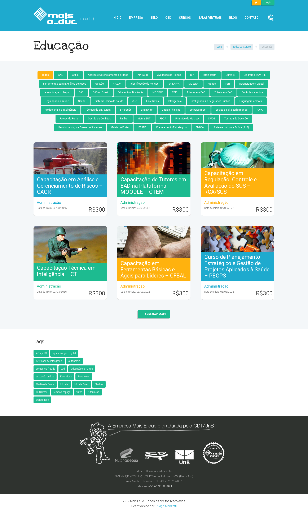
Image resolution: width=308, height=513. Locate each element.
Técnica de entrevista (98, 109)
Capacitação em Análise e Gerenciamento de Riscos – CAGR (70, 185)
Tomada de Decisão (236, 118)
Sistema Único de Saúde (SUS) (231, 127)
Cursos (185, 17)
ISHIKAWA (173, 83)
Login (268, 2)
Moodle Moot (81, 384)
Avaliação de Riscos (169, 74)
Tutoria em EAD (223, 92)
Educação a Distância (130, 92)
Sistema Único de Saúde (109, 101)
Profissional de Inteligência (60, 109)
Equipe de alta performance (231, 109)
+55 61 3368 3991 (160, 486)
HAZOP (117, 83)
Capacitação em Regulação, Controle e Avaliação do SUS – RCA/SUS (230, 182)
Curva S (230, 74)
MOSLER (193, 83)
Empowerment (198, 109)
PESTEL (142, 127)
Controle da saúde (252, 92)
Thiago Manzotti (166, 506)
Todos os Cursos (242, 46)
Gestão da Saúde (45, 384)
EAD (81, 92)
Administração (49, 202)
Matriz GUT (144, 118)
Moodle (64, 384)
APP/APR (142, 74)
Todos (45, 74)
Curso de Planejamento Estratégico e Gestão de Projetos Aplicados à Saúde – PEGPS (236, 266)
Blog (233, 17)
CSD (168, 17)
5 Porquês (126, 109)
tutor (79, 392)
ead (63, 368)
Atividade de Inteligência (49, 361)
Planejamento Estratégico (171, 127)
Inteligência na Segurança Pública (210, 101)
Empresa (136, 17)
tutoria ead (93, 392)
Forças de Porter (69, 118)
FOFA (260, 109)
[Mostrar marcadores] (256, 2)
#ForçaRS (41, 353)
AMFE (75, 74)
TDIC (174, 92)
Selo (154, 17)
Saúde (81, 101)
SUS (134, 101)
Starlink (99, 384)
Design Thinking (171, 109)
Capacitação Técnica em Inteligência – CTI (66, 271)
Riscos (212, 83)
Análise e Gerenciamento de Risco (108, 74)
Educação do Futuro (82, 368)
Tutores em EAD (196, 92)
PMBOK (200, 127)
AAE (60, 74)
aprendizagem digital (64, 353)
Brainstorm (209, 74)
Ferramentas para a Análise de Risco (64, 83)
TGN (227, 83)
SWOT (211, 118)
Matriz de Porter (120, 127)
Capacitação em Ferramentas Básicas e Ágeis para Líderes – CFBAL (153, 269)
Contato (252, 17)
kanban (124, 118)
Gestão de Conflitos (99, 118)
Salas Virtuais (210, 17)
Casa (219, 46)
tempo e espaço (62, 392)
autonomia (74, 361)
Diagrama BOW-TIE (255, 74)
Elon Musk (66, 376)
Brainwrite (147, 109)
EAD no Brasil (101, 92)
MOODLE (158, 92)
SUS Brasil (42, 392)
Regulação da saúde (57, 101)
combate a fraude (45, 368)
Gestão (99, 83)
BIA (192, 74)
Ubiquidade (42, 399)
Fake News (152, 101)
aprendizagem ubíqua (57, 92)
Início (117, 17)
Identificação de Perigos (145, 83)
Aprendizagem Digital (251, 83)
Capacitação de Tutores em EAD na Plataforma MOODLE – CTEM (153, 185)
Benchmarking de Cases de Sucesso (80, 127)
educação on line (45, 376)
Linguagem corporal (251, 101)
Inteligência (175, 101)
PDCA (163, 118)
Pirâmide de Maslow (187, 118)
